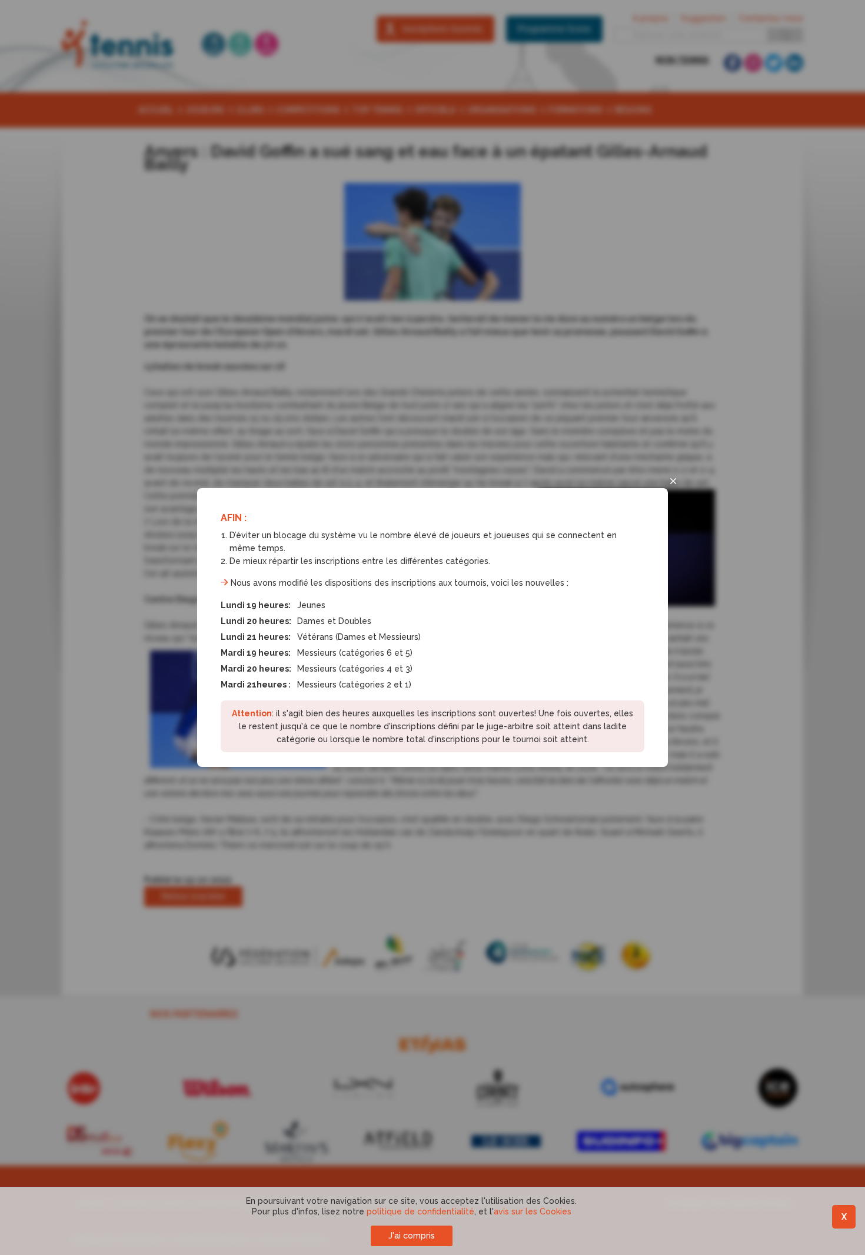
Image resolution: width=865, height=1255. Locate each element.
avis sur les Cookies (532, 1211)
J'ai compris (411, 1235)
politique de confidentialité (420, 1211)
